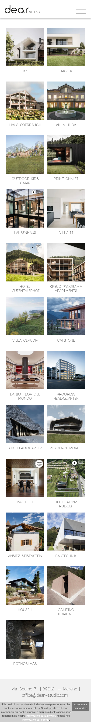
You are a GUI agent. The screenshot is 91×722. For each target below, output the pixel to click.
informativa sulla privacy (41, 715)
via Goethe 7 (24, 688)
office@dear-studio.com (46, 695)
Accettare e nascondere (80, 706)
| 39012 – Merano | (59, 688)
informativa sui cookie (35, 719)
